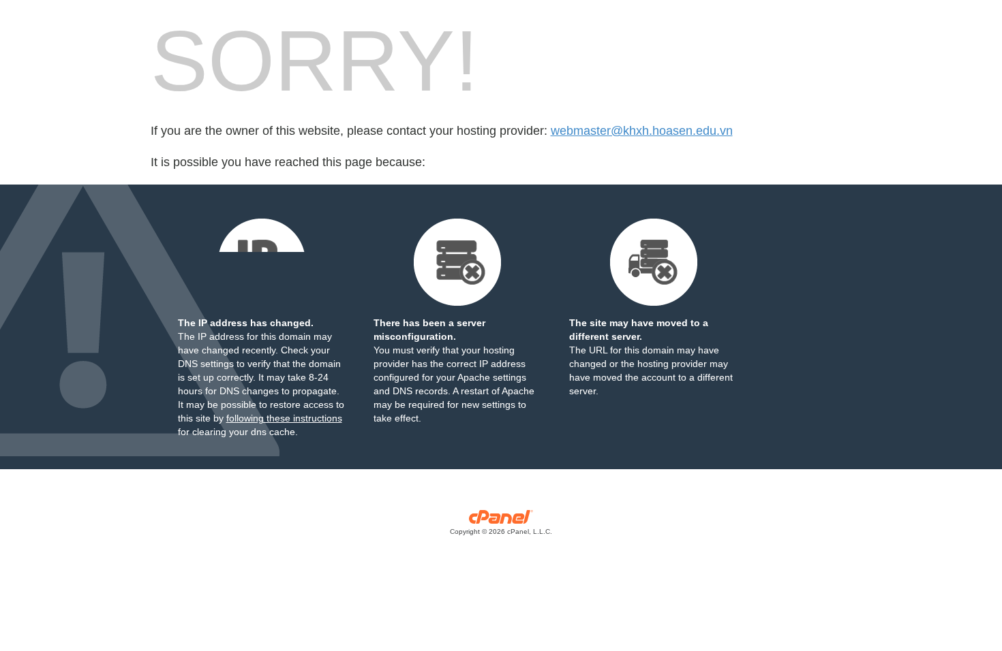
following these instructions (284, 418)
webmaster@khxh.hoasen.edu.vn (642, 131)
